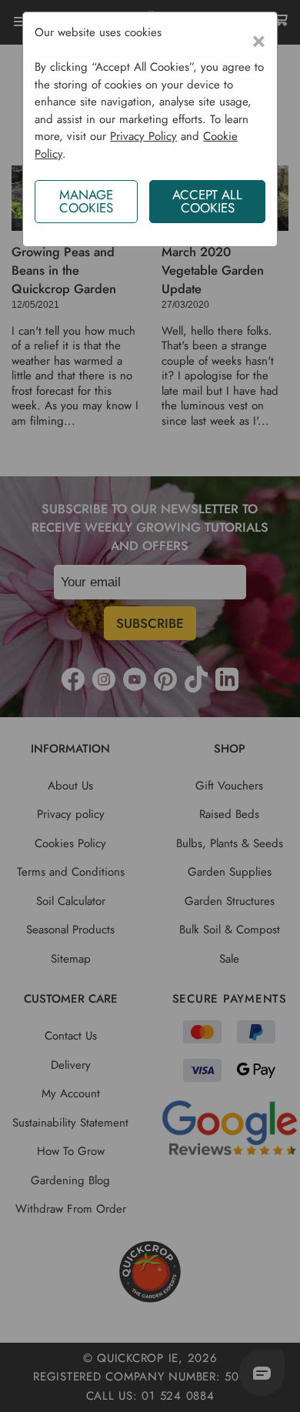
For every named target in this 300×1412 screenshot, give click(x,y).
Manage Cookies (86, 201)
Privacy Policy (143, 136)
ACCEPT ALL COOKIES (207, 201)
